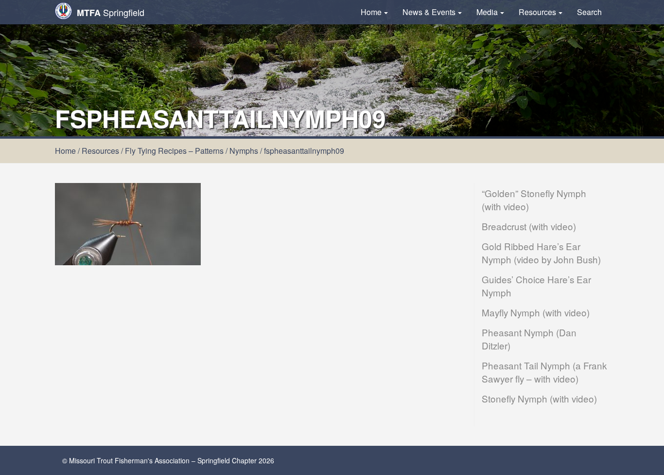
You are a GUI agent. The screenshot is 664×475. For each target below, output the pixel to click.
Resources (537, 12)
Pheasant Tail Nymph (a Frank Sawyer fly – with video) (544, 372)
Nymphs (243, 150)
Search (589, 12)
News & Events (428, 12)
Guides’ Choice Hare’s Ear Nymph (536, 286)
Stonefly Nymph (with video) (539, 398)
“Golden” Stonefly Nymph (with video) (534, 199)
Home (371, 12)
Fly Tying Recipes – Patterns (174, 150)
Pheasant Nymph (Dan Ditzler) (529, 339)
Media (487, 12)
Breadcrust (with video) (529, 226)
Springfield (110, 12)
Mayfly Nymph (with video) (536, 312)
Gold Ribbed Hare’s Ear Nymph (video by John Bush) (541, 252)
